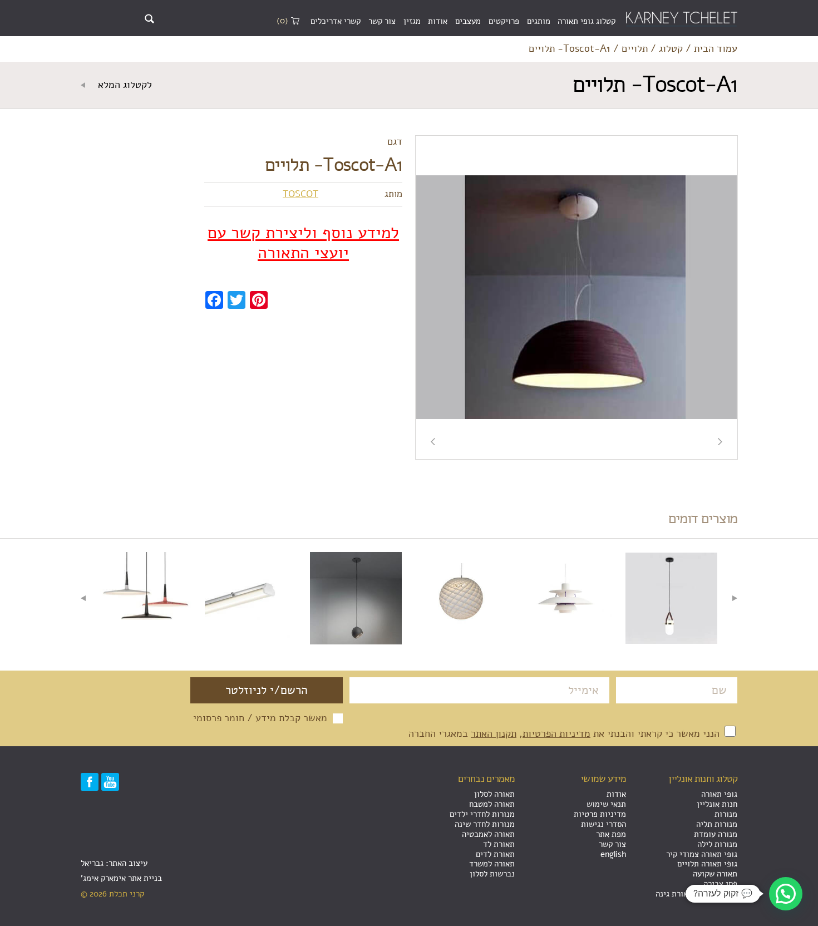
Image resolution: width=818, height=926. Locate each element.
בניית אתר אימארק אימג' (121, 878)
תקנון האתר (493, 733)
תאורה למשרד (492, 863)
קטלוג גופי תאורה (586, 21)
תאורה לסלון (494, 794)
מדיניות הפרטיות (556, 733)
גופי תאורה (719, 794)
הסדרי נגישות (603, 824)
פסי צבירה (720, 883)
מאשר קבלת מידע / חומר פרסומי (260, 718)
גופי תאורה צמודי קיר (701, 854)
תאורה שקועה (715, 873)
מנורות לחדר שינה (485, 824)
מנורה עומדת (715, 834)
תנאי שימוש (606, 804)
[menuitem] (586, 22)
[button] (785, 893)
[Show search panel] (149, 18)
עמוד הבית (715, 49)
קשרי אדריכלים (336, 21)
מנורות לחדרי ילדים (482, 814)
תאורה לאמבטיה (488, 834)
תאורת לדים (495, 854)
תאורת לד (499, 844)
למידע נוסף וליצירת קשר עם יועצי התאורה (303, 243)
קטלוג (671, 49)
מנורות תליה (716, 824)
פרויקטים (504, 21)
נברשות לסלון (492, 873)
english (613, 854)
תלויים (635, 49)
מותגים (538, 21)
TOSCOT (300, 194)
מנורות (725, 814)
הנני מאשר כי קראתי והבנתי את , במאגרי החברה (565, 733)
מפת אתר (611, 834)
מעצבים (468, 21)
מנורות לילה (717, 844)
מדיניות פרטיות (600, 814)
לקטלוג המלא (123, 85)
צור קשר (382, 21)
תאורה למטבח (492, 804)
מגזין (412, 21)
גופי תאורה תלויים (707, 863)
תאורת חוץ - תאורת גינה (696, 893)
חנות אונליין (717, 804)
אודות (437, 21)
